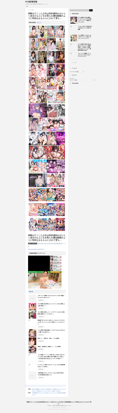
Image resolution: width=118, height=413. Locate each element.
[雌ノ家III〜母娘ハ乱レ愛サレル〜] (38, 145)
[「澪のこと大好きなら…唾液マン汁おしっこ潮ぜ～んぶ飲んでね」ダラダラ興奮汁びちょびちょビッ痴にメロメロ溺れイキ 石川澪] (33, 37)
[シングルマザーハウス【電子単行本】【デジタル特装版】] (42, 89)
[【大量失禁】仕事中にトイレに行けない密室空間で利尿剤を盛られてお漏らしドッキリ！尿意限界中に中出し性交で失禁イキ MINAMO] (33, 50)
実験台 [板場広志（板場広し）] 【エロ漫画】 (49, 346)
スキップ (39, 22)
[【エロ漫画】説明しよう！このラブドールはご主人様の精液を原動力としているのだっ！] (32, 318)
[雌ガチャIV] (56, 117)
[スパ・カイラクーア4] (38, 172)
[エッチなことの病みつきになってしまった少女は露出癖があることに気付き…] (32, 370)
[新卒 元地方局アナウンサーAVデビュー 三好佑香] (51, 50)
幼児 (55, 243)
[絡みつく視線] (42, 102)
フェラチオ (49, 243)
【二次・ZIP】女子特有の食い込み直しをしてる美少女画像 (85, 28)
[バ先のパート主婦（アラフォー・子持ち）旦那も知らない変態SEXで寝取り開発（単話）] (51, 89)
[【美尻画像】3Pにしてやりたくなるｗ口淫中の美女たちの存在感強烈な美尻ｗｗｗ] (32, 378)
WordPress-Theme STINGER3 (59, 407)
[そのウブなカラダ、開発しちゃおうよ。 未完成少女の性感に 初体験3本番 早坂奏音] (42, 37)
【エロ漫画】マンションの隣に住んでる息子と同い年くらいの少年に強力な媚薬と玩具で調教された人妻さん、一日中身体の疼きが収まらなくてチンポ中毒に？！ (51, 356)
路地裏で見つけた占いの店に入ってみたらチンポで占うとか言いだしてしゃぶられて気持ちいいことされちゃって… (51, 322)
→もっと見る (73, 62)
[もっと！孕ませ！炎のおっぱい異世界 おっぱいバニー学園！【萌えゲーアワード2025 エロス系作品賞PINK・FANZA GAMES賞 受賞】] (60, 201)
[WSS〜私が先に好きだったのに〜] (38, 159)
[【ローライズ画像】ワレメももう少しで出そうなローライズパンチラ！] (73, 59)
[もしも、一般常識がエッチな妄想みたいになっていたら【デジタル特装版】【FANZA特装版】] (33, 102)
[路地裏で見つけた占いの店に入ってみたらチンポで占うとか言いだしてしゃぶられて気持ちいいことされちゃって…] (32, 326)
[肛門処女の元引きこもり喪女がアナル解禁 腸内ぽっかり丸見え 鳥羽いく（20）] (42, 50)
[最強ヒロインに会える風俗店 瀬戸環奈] (60, 37)
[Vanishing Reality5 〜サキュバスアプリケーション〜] (56, 172)
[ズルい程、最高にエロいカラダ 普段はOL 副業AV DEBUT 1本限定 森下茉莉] (42, 63)
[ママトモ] (33, 216)
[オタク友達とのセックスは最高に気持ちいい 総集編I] (38, 117)
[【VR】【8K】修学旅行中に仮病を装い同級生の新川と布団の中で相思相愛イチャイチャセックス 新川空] (33, 63)
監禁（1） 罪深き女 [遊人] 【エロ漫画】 (49, 338)
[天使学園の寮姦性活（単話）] (60, 76)
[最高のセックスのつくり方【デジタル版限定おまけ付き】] (42, 76)
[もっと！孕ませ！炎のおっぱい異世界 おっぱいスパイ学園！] (33, 201)
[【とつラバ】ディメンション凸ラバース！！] (51, 216)
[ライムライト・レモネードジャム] (51, 201)
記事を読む (41, 300)
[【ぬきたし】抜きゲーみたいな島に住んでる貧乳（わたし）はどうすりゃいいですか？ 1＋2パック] (42, 216)
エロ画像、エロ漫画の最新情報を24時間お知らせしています (59, 405)
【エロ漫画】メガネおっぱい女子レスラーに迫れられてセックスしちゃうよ (84, 37)
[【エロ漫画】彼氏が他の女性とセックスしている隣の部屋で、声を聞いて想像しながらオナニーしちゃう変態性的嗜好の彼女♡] (73, 49)
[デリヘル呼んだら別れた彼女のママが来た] (56, 145)
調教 (57, 243)
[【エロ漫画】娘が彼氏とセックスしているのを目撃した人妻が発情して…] (32, 309)
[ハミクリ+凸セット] (51, 231)
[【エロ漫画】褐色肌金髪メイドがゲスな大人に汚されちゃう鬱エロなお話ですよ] (32, 336)
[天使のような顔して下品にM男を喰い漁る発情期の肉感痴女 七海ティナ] (60, 63)
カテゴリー (72, 78)
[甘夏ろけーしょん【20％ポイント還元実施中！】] (42, 201)
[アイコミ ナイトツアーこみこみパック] (42, 231)
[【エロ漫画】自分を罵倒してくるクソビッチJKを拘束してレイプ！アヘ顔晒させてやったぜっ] (73, 23)
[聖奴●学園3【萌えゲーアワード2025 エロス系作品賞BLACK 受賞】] (60, 231)
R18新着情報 (31, 2)
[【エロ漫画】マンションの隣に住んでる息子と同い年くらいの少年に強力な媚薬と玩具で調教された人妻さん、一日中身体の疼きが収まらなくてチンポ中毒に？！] (32, 360)
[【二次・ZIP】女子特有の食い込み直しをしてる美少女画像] (73, 31)
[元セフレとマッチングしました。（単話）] (51, 102)
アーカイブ (72, 71)
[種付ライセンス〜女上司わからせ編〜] (56, 131)
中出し (52, 243)
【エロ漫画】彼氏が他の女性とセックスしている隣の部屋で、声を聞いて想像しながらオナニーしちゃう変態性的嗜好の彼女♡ (84, 47)
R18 (38, 243)
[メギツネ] (38, 186)
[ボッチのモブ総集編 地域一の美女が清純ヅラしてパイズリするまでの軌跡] (56, 159)
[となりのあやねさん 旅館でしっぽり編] (38, 131)
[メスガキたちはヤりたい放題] (60, 102)
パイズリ (45, 243)
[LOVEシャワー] (33, 76)
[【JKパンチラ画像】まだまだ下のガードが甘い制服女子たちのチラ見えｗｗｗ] (32, 301)
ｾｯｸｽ (61, 243)
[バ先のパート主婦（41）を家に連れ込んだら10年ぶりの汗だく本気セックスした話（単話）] (51, 76)
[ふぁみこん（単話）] (60, 89)
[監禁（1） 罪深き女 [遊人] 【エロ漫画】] (32, 344)
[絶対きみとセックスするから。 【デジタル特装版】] (33, 89)
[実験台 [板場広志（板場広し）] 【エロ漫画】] (32, 352)
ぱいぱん (41, 243)
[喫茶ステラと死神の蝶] (33, 231)
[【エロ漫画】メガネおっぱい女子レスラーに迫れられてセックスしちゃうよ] (73, 40)
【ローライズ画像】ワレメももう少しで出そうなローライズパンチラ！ (84, 55)
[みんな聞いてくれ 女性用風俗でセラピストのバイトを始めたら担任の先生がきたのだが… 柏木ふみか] (60, 50)
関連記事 (31, 291)
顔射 (59, 243)
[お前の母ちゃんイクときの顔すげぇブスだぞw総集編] (56, 186)
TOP (27, 6)
